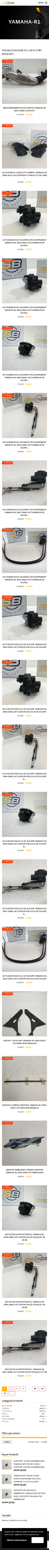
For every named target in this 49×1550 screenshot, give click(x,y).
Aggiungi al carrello (24, 114)
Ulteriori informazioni (17, 1540)
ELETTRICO (7, 1411)
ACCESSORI (7, 1406)
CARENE (5, 1408)
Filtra (7, 1441)
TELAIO (5, 1422)
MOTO (4, 1414)
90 (5, 1393)
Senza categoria (8, 1419)
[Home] (6, 3)
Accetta (37, 1540)
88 (35, 1389)
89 (42, 1389)
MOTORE (5, 1416)
